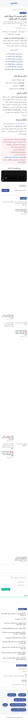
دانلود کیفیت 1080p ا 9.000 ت (14, 59)
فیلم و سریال (20, 9)
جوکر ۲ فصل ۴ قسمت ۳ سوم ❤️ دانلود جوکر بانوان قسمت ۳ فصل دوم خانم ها (21, 559)
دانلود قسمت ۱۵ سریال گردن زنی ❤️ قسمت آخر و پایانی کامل (7, 438)
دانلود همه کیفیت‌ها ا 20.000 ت (14, 66)
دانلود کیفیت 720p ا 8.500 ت (14, 56)
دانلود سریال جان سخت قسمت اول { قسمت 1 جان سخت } (7, 317)
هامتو (5, 704)
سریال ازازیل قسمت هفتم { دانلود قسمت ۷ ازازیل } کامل (21, 211)
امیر (26, 674)
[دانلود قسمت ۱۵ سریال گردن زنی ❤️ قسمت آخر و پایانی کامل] (7, 378)
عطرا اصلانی (24, 680)
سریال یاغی (22, 185)
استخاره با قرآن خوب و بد (18, 709)
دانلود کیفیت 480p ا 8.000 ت (14, 54)
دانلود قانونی (14, 9)
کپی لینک (5, 190)
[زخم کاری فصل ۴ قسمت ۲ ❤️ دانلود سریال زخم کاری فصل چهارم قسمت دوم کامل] (7, 446)
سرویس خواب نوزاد (20, 699)
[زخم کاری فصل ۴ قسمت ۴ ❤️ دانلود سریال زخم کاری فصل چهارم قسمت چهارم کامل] (21, 325)
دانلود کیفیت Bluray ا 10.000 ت (14, 64)
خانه (25, 9)
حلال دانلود (22, 694)
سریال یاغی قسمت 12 (19, 123)
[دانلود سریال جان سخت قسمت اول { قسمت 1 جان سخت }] (7, 257)
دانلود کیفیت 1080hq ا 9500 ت (14, 61)
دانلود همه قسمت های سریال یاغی (14, 69)
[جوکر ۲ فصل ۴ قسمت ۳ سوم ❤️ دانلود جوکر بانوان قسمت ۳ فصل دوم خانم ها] (21, 499)
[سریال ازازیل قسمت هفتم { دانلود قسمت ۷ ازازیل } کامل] (21, 204)
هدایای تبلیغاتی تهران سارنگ (18, 704)
